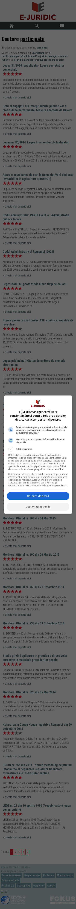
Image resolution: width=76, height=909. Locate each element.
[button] (38, 449)
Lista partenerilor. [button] (55, 469)
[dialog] (38, 454)
